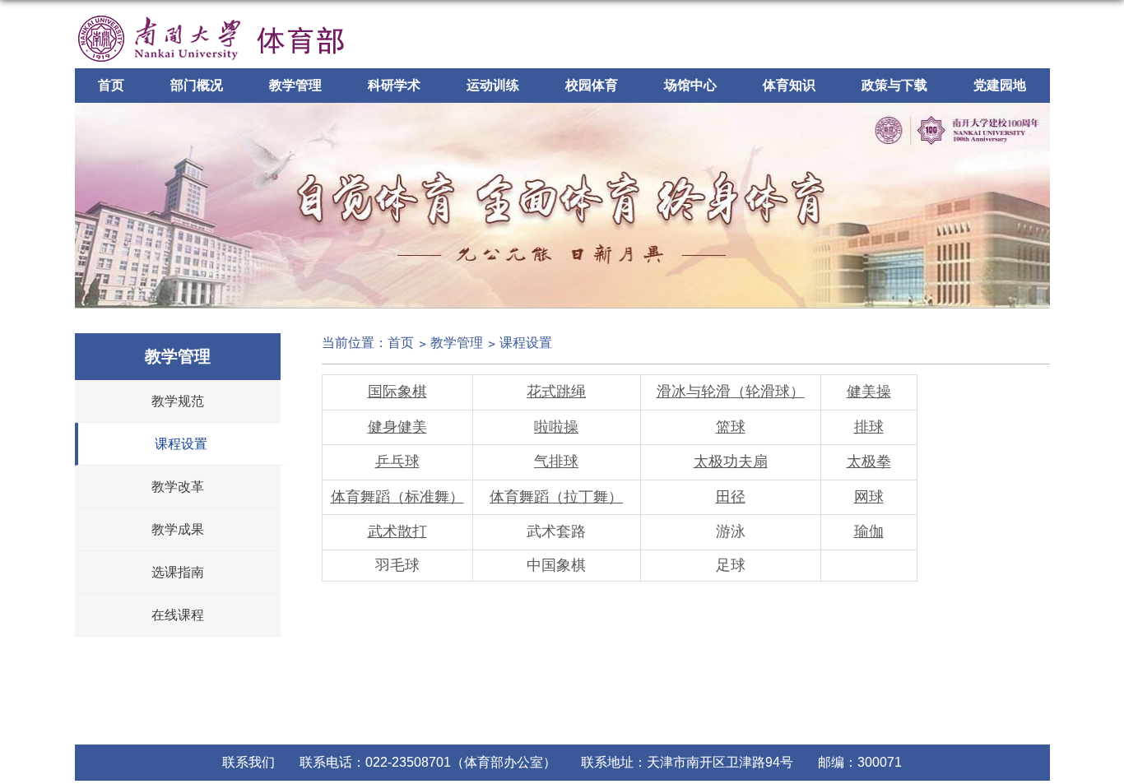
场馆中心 (690, 85)
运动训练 (493, 85)
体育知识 (789, 85)
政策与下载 (894, 85)
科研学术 (394, 85)
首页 (111, 85)
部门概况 (196, 85)
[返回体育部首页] (211, 13)
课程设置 (525, 343)
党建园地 (999, 85)
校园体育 (591, 85)
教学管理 (295, 85)
